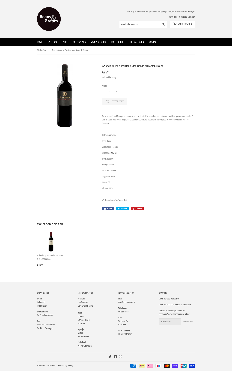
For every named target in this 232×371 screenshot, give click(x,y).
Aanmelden (173, 17)
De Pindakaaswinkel (45, 315)
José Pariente (83, 336)
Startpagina (41, 50)
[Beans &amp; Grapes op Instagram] (120, 357)
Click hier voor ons (175, 304)
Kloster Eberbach (85, 346)
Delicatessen (137, 42)
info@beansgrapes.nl (126, 302)
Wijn (65, 42)
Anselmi (81, 316)
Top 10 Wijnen (79, 42)
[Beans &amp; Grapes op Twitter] (110, 357)
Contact (153, 42)
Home (40, 42)
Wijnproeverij (98, 42)
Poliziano (113, 153)
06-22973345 (123, 312)
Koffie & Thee (118, 42)
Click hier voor (169, 299)
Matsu (80, 333)
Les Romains (83, 302)
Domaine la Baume (85, 306)
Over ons (52, 42)
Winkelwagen (185, 24)
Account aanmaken (188, 17)
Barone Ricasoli (84, 320)
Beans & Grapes (49, 366)
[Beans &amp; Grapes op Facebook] (115, 357)
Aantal (104, 86)
